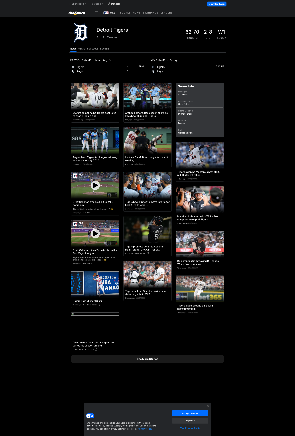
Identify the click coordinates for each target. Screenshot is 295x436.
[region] (147, 419)
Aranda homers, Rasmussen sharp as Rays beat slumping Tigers (146, 114)
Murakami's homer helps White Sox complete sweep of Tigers (197, 218)
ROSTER (104, 49)
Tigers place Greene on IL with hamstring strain (195, 307)
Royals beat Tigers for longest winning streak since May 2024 (95, 159)
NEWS (73, 49)
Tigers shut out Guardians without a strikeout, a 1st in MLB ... (145, 293)
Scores (125, 12)
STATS (81, 49)
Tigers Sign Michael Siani (87, 301)
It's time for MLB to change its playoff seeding (146, 159)
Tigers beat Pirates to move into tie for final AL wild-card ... (147, 203)
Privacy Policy (145, 429)
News (137, 12)
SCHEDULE (92, 49)
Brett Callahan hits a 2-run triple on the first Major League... (95, 252)
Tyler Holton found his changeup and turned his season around (94, 344)
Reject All (190, 420)
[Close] (208, 406)
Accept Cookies (190, 413)
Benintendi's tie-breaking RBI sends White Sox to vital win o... (198, 262)
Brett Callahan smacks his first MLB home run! (93, 203)
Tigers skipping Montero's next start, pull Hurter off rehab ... (198, 173)
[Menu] (96, 12)
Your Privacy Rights (190, 428)
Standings (151, 12)
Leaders (167, 12)
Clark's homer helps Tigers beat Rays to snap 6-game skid (94, 114)
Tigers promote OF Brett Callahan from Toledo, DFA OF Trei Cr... (144, 248)
